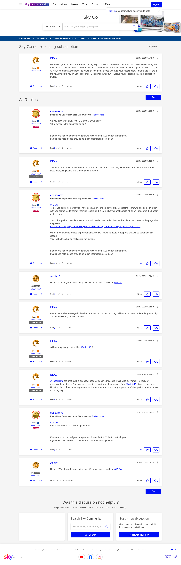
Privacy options (41, 550)
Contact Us (130, 550)
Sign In (156, 4)
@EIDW (54, 205)
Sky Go (90, 17)
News (74, 4)
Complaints (118, 550)
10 (55, 480)
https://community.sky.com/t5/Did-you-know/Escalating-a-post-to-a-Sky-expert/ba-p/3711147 (95, 226)
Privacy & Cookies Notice (78, 550)
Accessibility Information (101, 550)
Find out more (98, 115)
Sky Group (142, 550)
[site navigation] (20, 4)
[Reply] (156, 86)
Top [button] (175, 549)
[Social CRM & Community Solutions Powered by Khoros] (171, 557)
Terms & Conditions (57, 550)
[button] (157, 58)
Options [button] (153, 46)
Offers (106, 4)
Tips (84, 4)
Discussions (60, 4)
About (95, 4)
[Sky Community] (37, 4)
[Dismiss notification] (159, 11)
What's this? (36, 71)
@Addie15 (86, 347)
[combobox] (96, 26)
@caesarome (56, 381)
